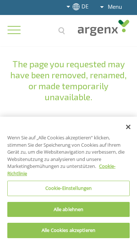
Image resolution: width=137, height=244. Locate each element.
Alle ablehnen (69, 209)
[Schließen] (128, 127)
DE (84, 6)
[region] (68, 180)
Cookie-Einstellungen (68, 188)
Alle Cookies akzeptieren (68, 230)
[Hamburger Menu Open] (14, 30)
